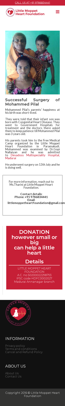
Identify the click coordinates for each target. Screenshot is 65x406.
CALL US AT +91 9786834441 (32, 2)
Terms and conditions (21, 349)
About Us (12, 373)
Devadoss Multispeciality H (32, 156)
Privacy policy (15, 345)
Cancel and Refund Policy (23, 352)
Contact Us (13, 376)
